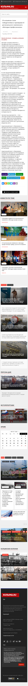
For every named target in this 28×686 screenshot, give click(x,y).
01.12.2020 (4, 239)
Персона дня (6, 372)
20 (14, 443)
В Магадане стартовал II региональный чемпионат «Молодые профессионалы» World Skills (13, 269)
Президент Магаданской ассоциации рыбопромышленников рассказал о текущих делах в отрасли (13, 394)
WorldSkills (5, 31)
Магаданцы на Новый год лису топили (7, 572)
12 (10, 441)
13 (14, 441)
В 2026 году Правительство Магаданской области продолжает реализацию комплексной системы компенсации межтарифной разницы (14, 336)
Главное (10, 315)
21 (17, 443)
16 (25, 441)
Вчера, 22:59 (18, 487)
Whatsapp (19, 174)
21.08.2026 (5, 315)
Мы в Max (4, 174)
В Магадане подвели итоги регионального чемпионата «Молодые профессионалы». (13, 219)
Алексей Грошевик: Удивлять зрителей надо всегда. (6, 578)
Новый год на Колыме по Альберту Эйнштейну (20, 572)
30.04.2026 (5, 377)
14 (17, 441)
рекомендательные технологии (12, 661)
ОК (23, 177)
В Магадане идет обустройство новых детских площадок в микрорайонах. (12, 538)
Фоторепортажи (7, 405)
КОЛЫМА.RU (7, 7)
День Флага (4, 517)
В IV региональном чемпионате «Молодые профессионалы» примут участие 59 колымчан (14, 243)
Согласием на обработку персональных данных (13, 659)
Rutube (4, 177)
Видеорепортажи (16, 531)
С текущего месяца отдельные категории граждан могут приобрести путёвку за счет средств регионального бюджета (13, 363)
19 (10, 443)
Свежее (2, 457)
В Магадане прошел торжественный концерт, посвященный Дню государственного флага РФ (12, 417)
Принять (21, 664)
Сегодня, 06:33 (5, 487)
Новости (4, 272)
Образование (15, 31)
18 (6, 443)
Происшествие (8, 457)
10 (2, 441)
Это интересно (20, 457)
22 (21, 443)
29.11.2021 (4, 214)
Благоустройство (7, 531)
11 (6, 441)
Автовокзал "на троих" (9, 561)
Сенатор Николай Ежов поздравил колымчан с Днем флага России (19, 513)
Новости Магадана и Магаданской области (10, 8)
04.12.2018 (4, 263)
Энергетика (20, 315)
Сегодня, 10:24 (6, 461)
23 (25, 443)
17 (2, 443)
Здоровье (16, 342)
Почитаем (5, 554)
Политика (14, 457)
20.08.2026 (5, 342)
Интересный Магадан (14, 177)
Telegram (12, 174)
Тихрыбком (24, 377)
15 (21, 441)
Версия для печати (6, 38)
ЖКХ (15, 315)
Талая (21, 342)
